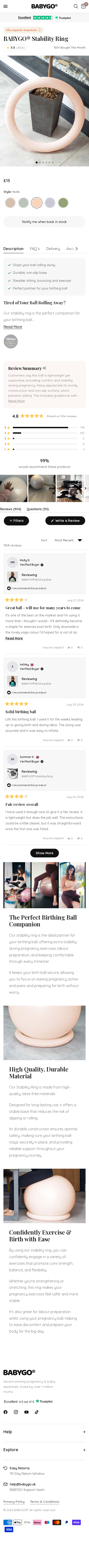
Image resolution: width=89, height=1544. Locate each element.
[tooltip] (44, 368)
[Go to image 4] (46, 162)
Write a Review (68, 521)
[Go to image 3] (43, 162)
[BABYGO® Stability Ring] (10, 203)
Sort (44, 540)
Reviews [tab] (10, 509)
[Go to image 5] (49, 162)
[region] (44, 488)
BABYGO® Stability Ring (37, 776)
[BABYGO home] (44, 1372)
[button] (16, 400)
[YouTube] (26, 1412)
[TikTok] (37, 1412)
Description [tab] (13, 249)
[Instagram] (16, 1412)
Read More (12, 327)
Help (7, 1431)
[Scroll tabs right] (77, 250)
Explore (10, 1449)
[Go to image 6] (52, 162)
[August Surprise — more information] (23, 30)
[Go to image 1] (37, 162)
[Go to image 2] (40, 162)
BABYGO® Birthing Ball (36, 579)
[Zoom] (44, 111)
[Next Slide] (85, 488)
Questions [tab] (38, 509)
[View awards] (10, 341)
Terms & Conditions (44, 1501)
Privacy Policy (14, 1501)
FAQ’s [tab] (35, 249)
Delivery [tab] (53, 249)
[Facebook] (5, 1412)
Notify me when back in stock (44, 222)
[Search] (76, 6)
